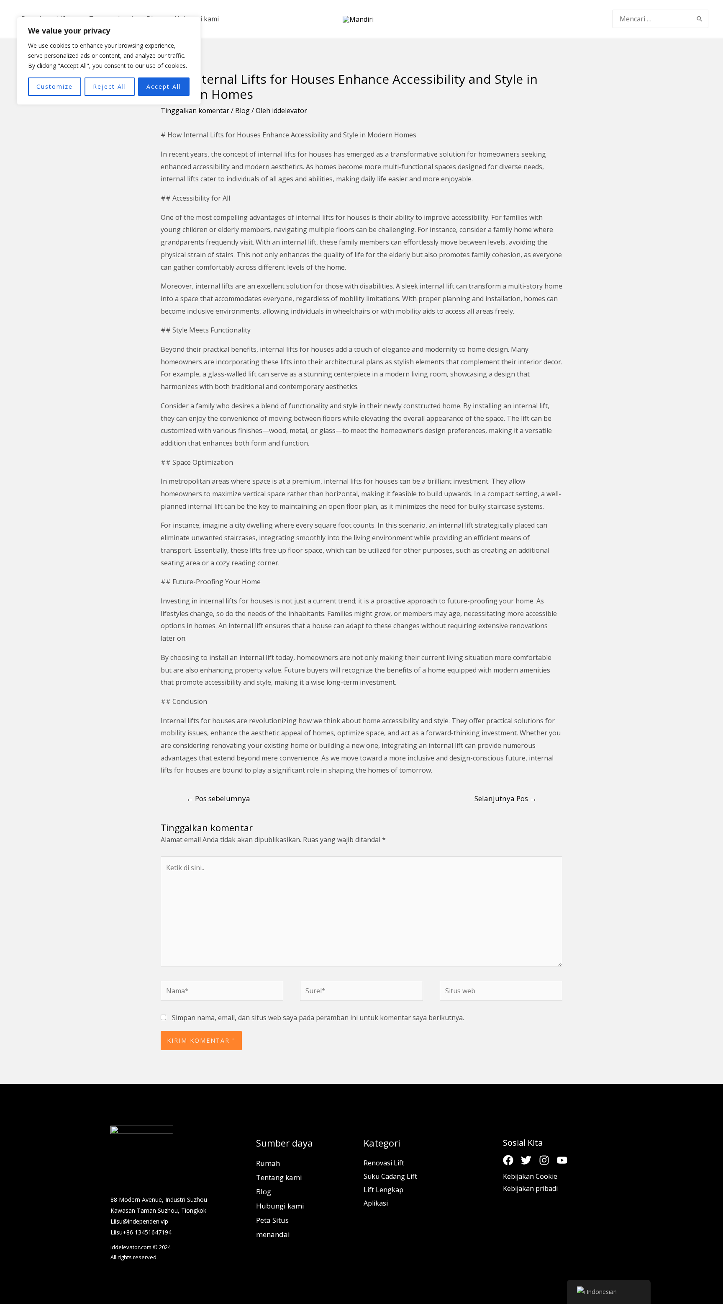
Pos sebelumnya (218, 798)
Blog (242, 110)
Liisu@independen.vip (139, 1221)
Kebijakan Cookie (530, 1176)
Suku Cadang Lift (390, 1176)
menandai (273, 1234)
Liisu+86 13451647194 (141, 1232)
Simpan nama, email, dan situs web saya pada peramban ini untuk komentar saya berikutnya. (318, 1017)
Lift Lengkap (383, 1189)
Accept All (163, 86)
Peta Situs (272, 1220)
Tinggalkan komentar (195, 110)
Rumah (268, 1163)
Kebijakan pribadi (530, 1188)
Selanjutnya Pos (505, 798)
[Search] (700, 18)
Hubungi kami (280, 1206)
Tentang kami (279, 1177)
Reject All (109, 86)
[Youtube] (562, 1160)
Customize (54, 86)
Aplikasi (376, 1203)
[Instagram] (544, 1160)
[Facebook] (508, 1160)
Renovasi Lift (384, 1162)
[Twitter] (526, 1160)
